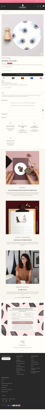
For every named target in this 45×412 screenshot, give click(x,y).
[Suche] (4, 6)
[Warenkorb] (43, 6)
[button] (22, 105)
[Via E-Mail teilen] (10, 87)
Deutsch (3, 395)
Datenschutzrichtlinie (27, 327)
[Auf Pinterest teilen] (6, 87)
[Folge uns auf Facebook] (3, 401)
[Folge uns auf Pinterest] (9, 401)
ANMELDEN (22, 322)
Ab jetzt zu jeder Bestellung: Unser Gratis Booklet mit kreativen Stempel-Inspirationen (22, 1)
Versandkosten (10, 64)
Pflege (2, 92)
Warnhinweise (4, 114)
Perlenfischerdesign (6, 58)
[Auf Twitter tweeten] (8, 87)
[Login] (40, 6)
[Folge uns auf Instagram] (6, 401)
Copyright (3, 117)
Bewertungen (4, 100)
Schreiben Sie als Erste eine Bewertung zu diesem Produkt (22, 105)
